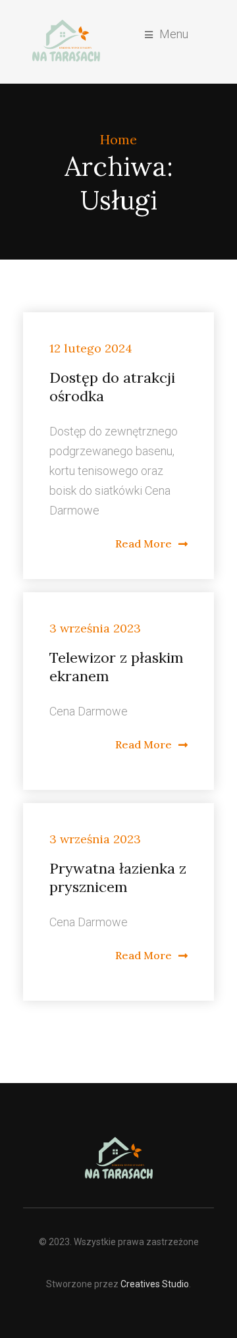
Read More (143, 543)
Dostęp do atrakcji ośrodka (112, 386)
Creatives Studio (154, 1284)
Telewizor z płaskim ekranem (116, 666)
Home (118, 139)
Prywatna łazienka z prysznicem (117, 877)
